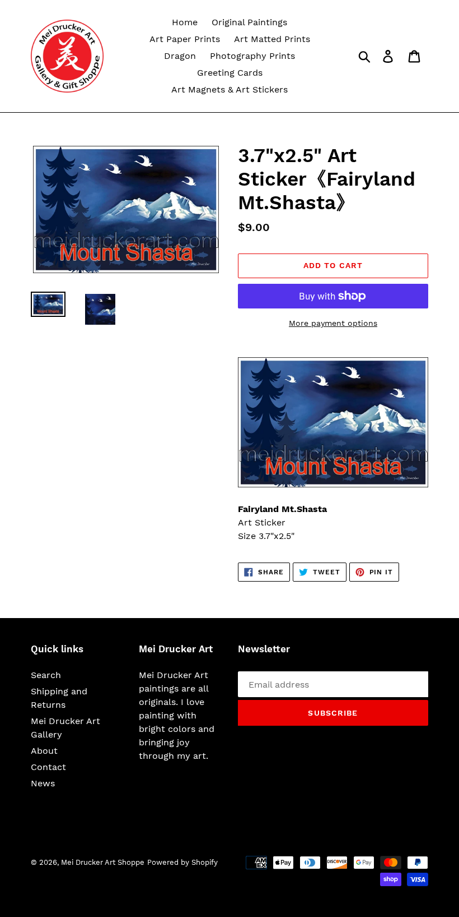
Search (46, 675)
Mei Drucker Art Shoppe (102, 862)
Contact (48, 767)
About (44, 750)
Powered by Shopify (182, 862)
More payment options (333, 323)
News (43, 783)
